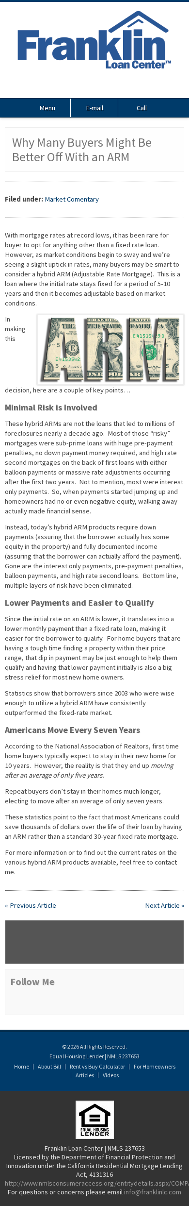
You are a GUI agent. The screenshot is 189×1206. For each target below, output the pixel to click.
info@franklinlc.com (152, 1192)
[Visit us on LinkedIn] (106, 89)
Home (21, 1066)
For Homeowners (154, 1066)
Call (142, 107)
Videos (111, 1075)
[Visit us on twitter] (82, 89)
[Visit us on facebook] (94, 89)
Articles (85, 1075)
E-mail (94, 107)
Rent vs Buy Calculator (97, 1066)
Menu (47, 107)
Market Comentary (72, 199)
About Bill (49, 1066)
